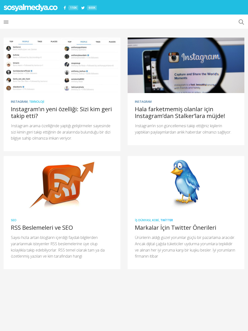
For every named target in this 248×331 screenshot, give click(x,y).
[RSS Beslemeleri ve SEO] (62, 184)
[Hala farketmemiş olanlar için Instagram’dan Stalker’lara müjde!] (186, 65)
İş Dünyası (143, 220)
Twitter (166, 220)
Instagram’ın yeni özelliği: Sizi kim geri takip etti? (61, 112)
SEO (13, 220)
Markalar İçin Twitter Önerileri (175, 227)
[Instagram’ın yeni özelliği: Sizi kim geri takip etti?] (62, 65)
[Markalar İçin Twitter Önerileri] (186, 184)
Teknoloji (36, 102)
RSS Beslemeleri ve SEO (42, 227)
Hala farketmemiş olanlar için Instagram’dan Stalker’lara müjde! (180, 112)
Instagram (19, 102)
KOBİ (155, 220)
